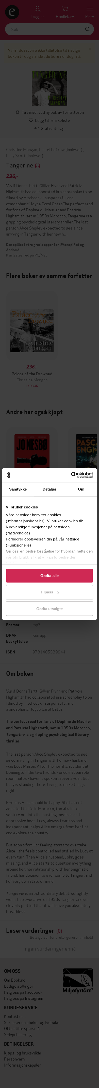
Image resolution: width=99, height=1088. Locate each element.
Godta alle (49, 575)
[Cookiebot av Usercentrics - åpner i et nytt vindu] (71, 475)
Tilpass (46, 592)
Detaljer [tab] (50, 489)
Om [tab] (81, 489)
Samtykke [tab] (18, 489)
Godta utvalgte (49, 608)
